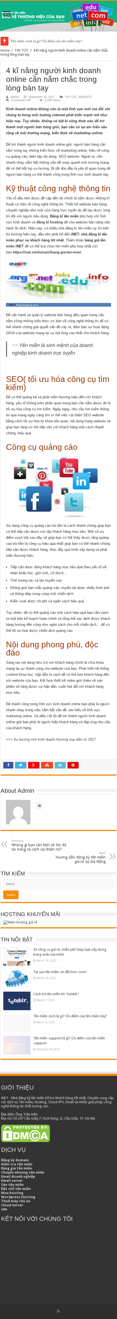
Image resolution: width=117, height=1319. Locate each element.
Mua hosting (12, 1193)
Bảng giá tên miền (16, 1168)
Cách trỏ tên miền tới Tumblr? (56, 994)
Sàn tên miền (12, 1185)
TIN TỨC (21, 50)
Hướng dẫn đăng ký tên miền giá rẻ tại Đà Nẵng (81, 857)
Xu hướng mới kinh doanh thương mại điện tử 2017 (55, 739)
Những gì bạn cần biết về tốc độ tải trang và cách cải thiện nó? (38, 845)
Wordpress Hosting (18, 1197)
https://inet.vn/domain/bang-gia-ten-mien (47, 252)
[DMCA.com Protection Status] (25, 1133)
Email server (12, 1181)
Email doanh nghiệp (18, 1176)
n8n (4, 1209)
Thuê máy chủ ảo (15, 1201)
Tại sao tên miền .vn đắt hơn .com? (60, 972)
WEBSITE (85, 96)
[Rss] (58, 1311)
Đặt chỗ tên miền (16, 1189)
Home (5, 50)
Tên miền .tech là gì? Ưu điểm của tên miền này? (46, 41)
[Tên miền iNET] (58, 16)
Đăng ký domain (15, 1160)
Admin (15, 96)
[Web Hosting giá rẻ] (20, 922)
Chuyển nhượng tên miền (22, 1172)
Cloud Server (12, 1205)
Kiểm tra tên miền (16, 1164)
